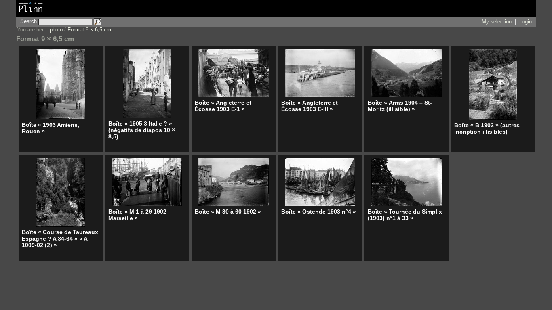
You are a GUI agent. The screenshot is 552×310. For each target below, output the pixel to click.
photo (56, 30)
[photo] (30, 13)
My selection (497, 22)
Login (525, 22)
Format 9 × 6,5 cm (89, 30)
